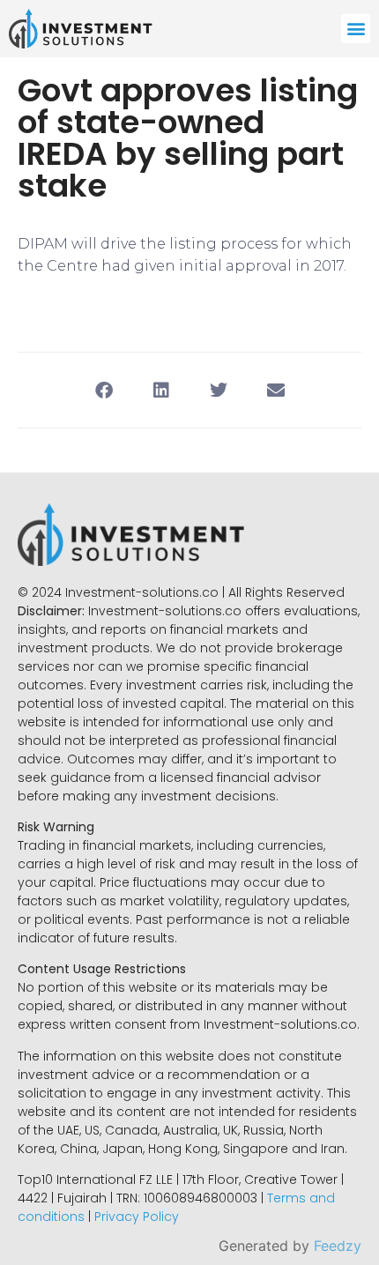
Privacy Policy (136, 1216)
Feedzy (337, 1245)
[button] (355, 28)
